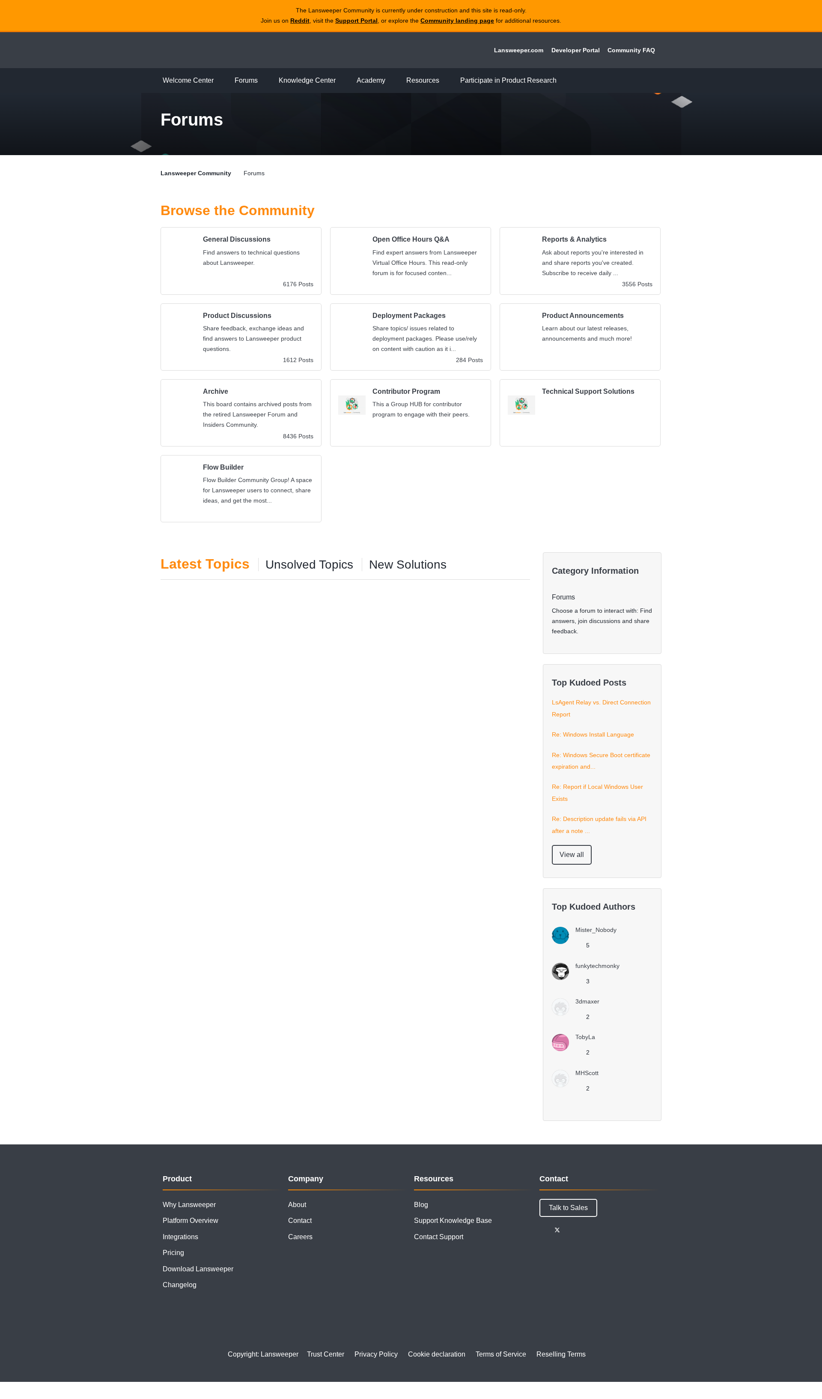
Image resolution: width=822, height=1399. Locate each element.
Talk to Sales (568, 1207)
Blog (421, 1204)
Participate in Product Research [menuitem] (508, 80)
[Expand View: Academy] (391, 81)
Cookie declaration (436, 1354)
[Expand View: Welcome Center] (220, 81)
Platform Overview (190, 1220)
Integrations (180, 1236)
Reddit (300, 20)
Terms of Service (501, 1354)
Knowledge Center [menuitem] (307, 80)
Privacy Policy (376, 1354)
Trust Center (325, 1354)
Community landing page (457, 20)
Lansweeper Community (219, 50)
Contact (300, 1220)
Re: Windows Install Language (593, 734)
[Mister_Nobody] (587, 941)
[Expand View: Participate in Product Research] (563, 81)
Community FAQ (631, 50)
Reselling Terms (561, 1354)
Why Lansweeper (189, 1204)
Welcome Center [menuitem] (188, 80)
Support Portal (356, 20)
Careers (300, 1236)
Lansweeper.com (518, 50)
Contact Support (438, 1236)
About (297, 1204)
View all (572, 854)
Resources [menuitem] (422, 80)
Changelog (180, 1284)
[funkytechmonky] (589, 977)
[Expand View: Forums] (264, 81)
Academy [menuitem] (371, 80)
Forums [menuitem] (246, 80)
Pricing (173, 1252)
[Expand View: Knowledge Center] (342, 81)
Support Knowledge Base (453, 1220)
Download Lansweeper (198, 1269)
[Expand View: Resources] (445, 81)
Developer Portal (575, 50)
